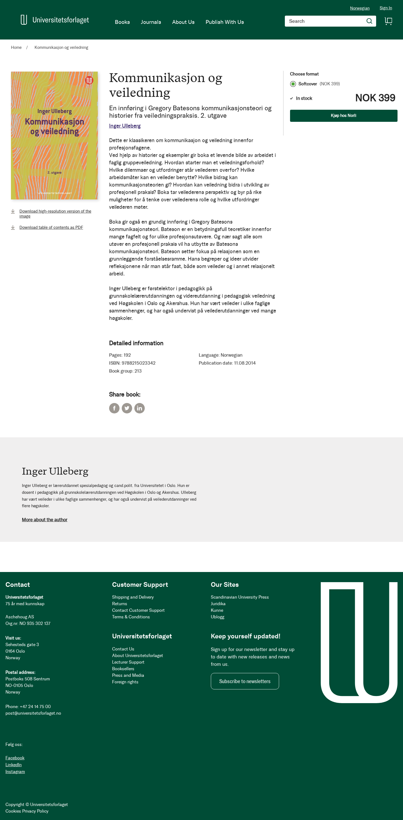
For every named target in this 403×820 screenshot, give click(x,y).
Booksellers (123, 668)
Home (16, 47)
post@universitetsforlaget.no (33, 713)
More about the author (44, 519)
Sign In (386, 8)
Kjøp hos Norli (343, 115)
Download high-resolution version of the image (55, 214)
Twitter (127, 408)
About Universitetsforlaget (137, 655)
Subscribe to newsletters (245, 681)
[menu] (179, 22)
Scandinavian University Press (240, 597)
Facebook (114, 408)
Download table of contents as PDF (51, 227)
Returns (119, 603)
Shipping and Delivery (133, 597)
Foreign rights (125, 681)
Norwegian (360, 8)
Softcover (319, 84)
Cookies (13, 811)
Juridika (218, 603)
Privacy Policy (35, 811)
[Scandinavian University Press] (54, 20)
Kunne (217, 610)
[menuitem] (122, 22)
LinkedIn (139, 408)
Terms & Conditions (131, 616)
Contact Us (123, 649)
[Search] (369, 21)
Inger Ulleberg (125, 126)
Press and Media (128, 675)
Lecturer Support (128, 662)
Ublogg (217, 616)
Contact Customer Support (138, 610)
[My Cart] (388, 21)
